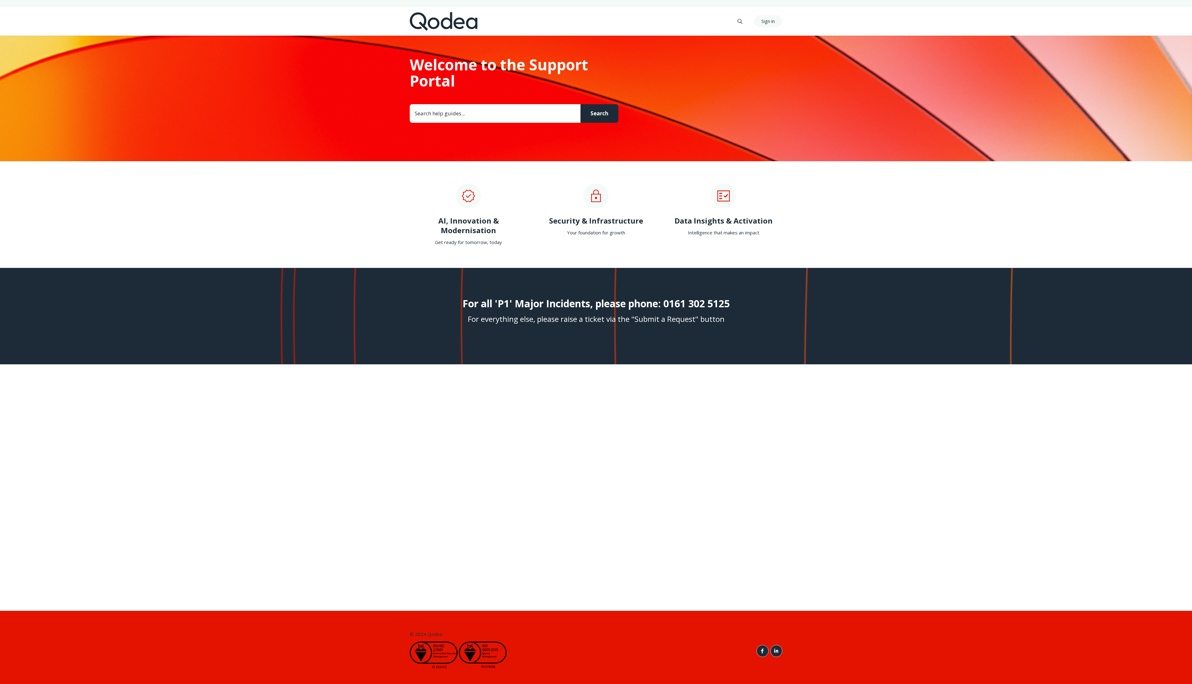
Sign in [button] (768, 21)
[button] (740, 21)
